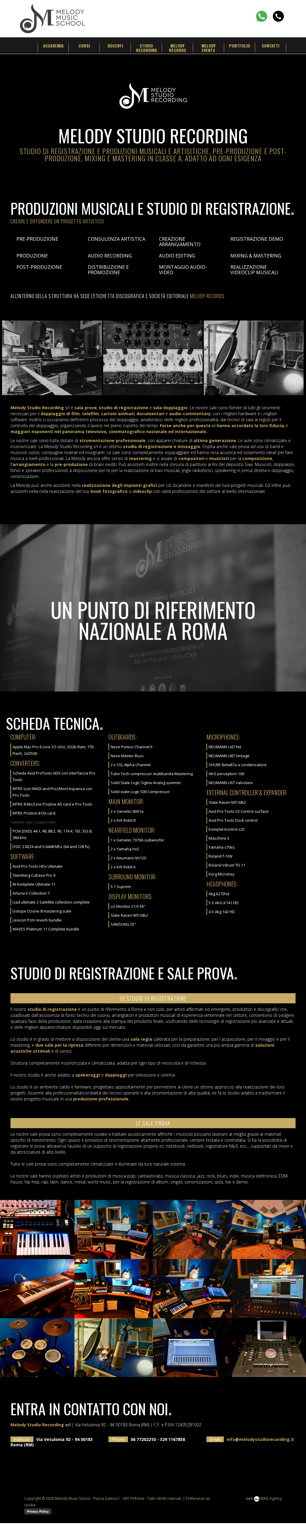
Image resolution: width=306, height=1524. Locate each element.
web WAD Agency (264, 1498)
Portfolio (239, 45)
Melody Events (208, 47)
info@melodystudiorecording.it (260, 1439)
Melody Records (177, 47)
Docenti (115, 45)
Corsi (84, 45)
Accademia (53, 45)
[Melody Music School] (52, 18)
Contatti (270, 45)
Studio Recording (146, 47)
